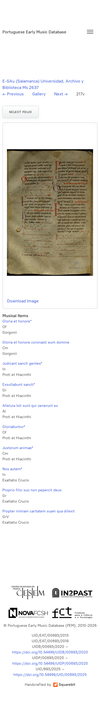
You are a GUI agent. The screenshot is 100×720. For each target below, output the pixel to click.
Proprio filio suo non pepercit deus (32, 490)
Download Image (23, 300)
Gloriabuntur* (13, 427)
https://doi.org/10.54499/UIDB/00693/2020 (50, 652)
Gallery (39, 93)
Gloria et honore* (16, 321)
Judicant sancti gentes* (22, 363)
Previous (13, 93)
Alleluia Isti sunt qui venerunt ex (30, 405)
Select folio (20, 112)
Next (61, 93)
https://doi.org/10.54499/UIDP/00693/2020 (50, 663)
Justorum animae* (17, 448)
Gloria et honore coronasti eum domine (35, 342)
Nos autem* (12, 469)
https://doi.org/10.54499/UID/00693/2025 (50, 674)
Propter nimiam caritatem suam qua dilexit (38, 511)
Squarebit (67, 684)
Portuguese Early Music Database (34, 31)
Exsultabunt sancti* (18, 384)
